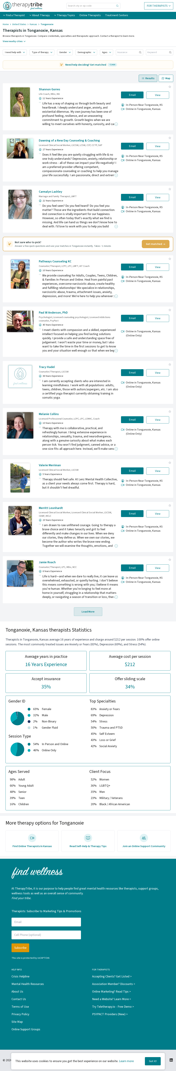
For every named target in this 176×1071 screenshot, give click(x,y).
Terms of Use (20, 1007)
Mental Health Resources (28, 984)
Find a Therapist (15, 15)
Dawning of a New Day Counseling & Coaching (69, 140)
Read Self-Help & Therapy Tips (88, 846)
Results (149, 78)
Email (132, 95)
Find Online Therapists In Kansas (32, 846)
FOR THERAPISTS (157, 6)
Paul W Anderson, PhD (53, 312)
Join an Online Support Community (143, 846)
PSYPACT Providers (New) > (110, 1014)
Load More (88, 612)
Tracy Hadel (47, 367)
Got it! (153, 1061)
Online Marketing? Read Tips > (111, 991)
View (158, 95)
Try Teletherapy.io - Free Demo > (113, 1007)
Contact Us (19, 999)
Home (6, 24)
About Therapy (41, 15)
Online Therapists (90, 15)
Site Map (17, 1022)
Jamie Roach (47, 562)
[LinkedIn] (171, 1060)
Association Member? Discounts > (113, 984)
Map (167, 78)
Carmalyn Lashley (50, 192)
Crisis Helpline (20, 976)
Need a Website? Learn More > (111, 999)
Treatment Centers (116, 15)
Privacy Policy (20, 1014)
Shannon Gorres (49, 89)
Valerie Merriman (50, 465)
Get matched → (155, 244)
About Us (17, 991)
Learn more (126, 1061)
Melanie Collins (49, 414)
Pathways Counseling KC (55, 261)
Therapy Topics (66, 15)
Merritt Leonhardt (51, 508)
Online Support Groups (26, 1029)
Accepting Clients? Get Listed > (112, 976)
